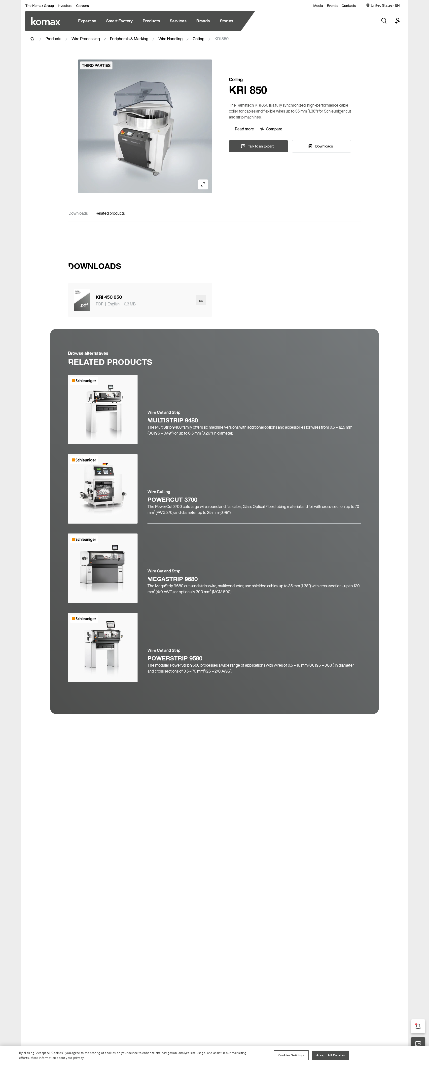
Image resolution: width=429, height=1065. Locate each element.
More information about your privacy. (58, 1058)
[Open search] (384, 21)
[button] (291, 1055)
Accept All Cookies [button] (330, 1055)
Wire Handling (170, 39)
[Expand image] (203, 184)
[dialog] (214, 1055)
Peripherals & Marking (129, 39)
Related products (110, 213)
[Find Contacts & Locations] (418, 1044)
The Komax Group (39, 5)
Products (53, 39)
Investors (65, 5)
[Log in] (398, 21)
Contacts (349, 5)
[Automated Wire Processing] (45, 21)
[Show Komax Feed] (418, 1026)
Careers (82, 5)
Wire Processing (86, 39)
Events (332, 5)
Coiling (198, 39)
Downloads (78, 213)
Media (318, 5)
